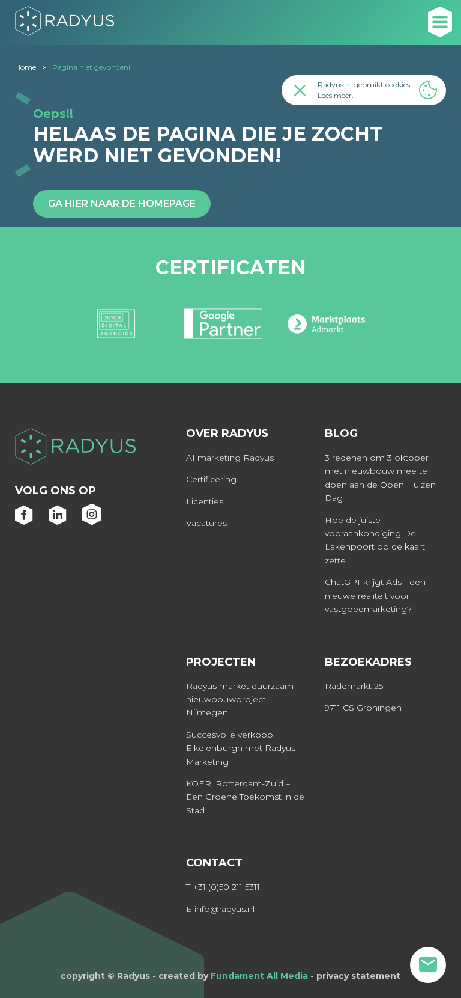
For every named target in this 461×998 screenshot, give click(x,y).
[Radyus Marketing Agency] (75, 448)
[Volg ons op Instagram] (91, 521)
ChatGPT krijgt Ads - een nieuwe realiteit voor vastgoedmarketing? (375, 595)
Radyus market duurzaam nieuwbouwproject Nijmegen (240, 699)
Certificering (211, 479)
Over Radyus (227, 433)
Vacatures (206, 523)
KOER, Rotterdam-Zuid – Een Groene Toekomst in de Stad (245, 797)
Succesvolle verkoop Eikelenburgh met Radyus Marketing (240, 748)
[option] (116, 329)
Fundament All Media (259, 975)
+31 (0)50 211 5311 (226, 886)
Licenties (204, 501)
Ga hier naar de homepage (122, 203)
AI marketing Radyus (230, 457)
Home (25, 67)
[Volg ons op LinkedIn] (58, 521)
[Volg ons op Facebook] (24, 521)
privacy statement (358, 975)
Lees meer (335, 95)
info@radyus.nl (224, 909)
